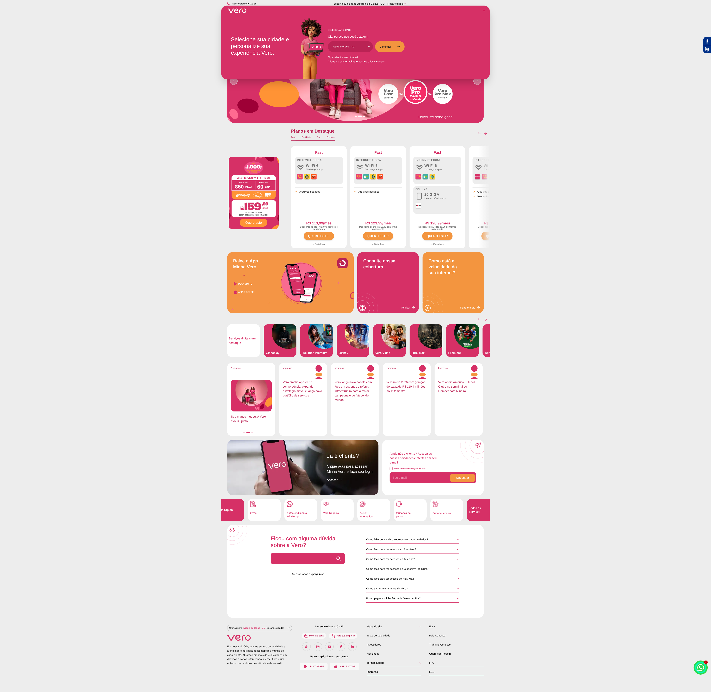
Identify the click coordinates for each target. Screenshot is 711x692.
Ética (432, 626)
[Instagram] (318, 646)
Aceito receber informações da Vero (409, 469)
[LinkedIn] (352, 646)
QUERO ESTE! (318, 236)
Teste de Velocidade (378, 635)
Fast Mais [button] (306, 137)
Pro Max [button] (330, 137)
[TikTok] (306, 646)
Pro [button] (319, 137)
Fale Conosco (437, 635)
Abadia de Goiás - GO (371, 3)
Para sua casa (316, 635)
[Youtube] (329, 646)
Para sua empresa (345, 635)
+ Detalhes (319, 244)
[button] (485, 133)
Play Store (245, 284)
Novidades (373, 653)
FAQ (431, 662)
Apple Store (246, 292)
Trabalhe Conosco (440, 644)
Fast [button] (293, 137)
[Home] (259, 638)
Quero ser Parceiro (440, 653)
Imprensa (372, 671)
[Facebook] (341, 646)
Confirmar (385, 46)
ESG (432, 671)
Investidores (374, 644)
